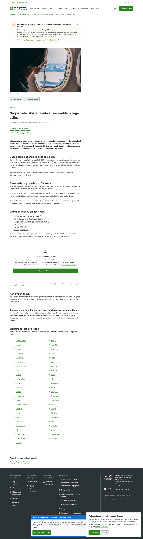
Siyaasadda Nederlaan (69, 505)
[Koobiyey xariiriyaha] (28, 132)
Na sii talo (33, 482)
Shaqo (63, 509)
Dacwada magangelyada (70, 486)
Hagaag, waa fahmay (42, 532)
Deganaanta (65, 490)
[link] (18, 8)
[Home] (18, 8)
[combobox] (21, 2)
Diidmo (105, 532)
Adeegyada (95, 8)
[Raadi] (115, 8)
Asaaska (12, 14)
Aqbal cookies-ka (45, 271)
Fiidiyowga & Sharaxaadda (79, 8)
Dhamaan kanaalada (49, 483)
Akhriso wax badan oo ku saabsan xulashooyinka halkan (37, 40)
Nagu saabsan (34, 8)
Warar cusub (62, 8)
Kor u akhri (17, 99)
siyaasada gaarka (101, 527)
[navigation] (49, 8)
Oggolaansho (94, 532)
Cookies (15, 498)
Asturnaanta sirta (16, 504)
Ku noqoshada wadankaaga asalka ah (29, 14)
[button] (77, 24)
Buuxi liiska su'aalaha (33, 488)
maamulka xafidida (69, 265)
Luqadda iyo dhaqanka (69, 500)
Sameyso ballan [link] (126, 8)
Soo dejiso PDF (33, 99)
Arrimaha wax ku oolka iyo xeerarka (70, 495)
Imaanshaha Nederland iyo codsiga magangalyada (70, 481)
